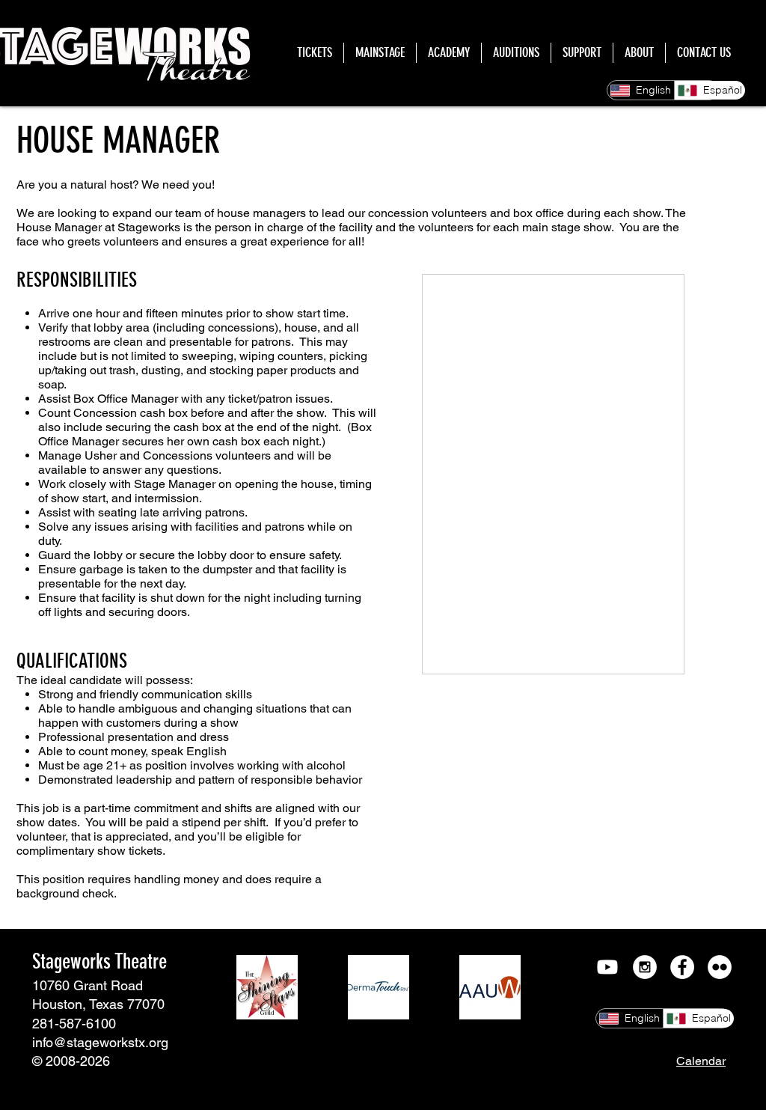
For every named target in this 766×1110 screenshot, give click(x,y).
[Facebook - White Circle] (682, 967)
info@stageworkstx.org (100, 1042)
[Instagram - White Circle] (645, 967)
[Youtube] (607, 967)
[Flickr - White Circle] (720, 967)
